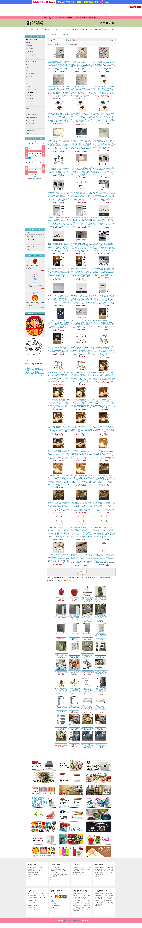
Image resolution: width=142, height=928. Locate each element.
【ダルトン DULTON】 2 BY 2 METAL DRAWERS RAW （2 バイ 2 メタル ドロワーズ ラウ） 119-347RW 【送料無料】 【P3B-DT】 (87, 618)
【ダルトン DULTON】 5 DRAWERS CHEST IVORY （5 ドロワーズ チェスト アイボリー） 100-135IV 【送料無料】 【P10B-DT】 (74, 636)
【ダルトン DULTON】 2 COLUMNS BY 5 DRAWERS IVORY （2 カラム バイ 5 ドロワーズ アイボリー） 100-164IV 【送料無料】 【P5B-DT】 (100, 635)
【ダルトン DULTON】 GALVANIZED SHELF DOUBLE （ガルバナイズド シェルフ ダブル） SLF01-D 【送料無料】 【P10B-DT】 (74, 709)
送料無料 (76, 40)
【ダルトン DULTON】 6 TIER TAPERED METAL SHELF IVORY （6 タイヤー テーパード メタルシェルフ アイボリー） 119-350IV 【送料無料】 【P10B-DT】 (101, 599)
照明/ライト (56, 34)
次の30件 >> (83, 571)
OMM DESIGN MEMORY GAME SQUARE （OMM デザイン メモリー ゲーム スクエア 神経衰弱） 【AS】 (61, 672)
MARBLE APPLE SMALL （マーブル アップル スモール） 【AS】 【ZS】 (61, 598)
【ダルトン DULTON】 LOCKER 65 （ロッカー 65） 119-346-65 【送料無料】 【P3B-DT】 (74, 616)
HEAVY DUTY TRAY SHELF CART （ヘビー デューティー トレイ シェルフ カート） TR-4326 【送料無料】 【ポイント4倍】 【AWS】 (100, 654)
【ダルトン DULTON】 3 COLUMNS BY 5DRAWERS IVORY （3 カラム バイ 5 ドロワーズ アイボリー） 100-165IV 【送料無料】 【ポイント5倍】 (74, 654)
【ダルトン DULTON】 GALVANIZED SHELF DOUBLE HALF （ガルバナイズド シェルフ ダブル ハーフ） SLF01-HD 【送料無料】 (101, 708)
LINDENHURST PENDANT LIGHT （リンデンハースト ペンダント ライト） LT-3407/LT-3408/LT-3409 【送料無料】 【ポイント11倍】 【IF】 (101, 672)
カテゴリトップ (50, 34)
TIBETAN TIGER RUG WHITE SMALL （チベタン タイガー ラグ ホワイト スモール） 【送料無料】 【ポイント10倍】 (87, 672)
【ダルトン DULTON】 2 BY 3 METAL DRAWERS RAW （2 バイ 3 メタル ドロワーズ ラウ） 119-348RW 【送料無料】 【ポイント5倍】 (101, 618)
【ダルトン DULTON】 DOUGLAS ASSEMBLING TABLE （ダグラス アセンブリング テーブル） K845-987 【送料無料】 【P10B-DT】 (87, 744)
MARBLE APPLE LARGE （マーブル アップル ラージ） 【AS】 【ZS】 (74, 598)
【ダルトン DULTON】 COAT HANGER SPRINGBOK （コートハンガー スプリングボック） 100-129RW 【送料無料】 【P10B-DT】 (100, 690)
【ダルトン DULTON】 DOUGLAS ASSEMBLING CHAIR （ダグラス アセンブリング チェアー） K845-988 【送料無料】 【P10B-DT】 (101, 744)
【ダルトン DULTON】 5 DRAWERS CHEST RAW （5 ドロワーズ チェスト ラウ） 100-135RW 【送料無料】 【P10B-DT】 (87, 636)
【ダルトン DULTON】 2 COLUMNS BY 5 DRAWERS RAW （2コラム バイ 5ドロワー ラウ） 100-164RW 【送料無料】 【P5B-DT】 (61, 654)
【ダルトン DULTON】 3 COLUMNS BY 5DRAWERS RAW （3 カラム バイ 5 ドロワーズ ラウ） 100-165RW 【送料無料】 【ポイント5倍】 (87, 654)
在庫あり (70, 40)
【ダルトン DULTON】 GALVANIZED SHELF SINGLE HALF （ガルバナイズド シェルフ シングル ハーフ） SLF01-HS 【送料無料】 (87, 708)
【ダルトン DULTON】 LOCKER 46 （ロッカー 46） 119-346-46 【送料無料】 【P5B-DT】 (61, 616)
